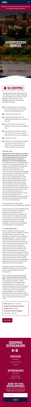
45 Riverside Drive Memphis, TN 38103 (15, 377)
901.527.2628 (15, 373)
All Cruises (15, 364)
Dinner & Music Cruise (15, 362)
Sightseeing (15, 359)
